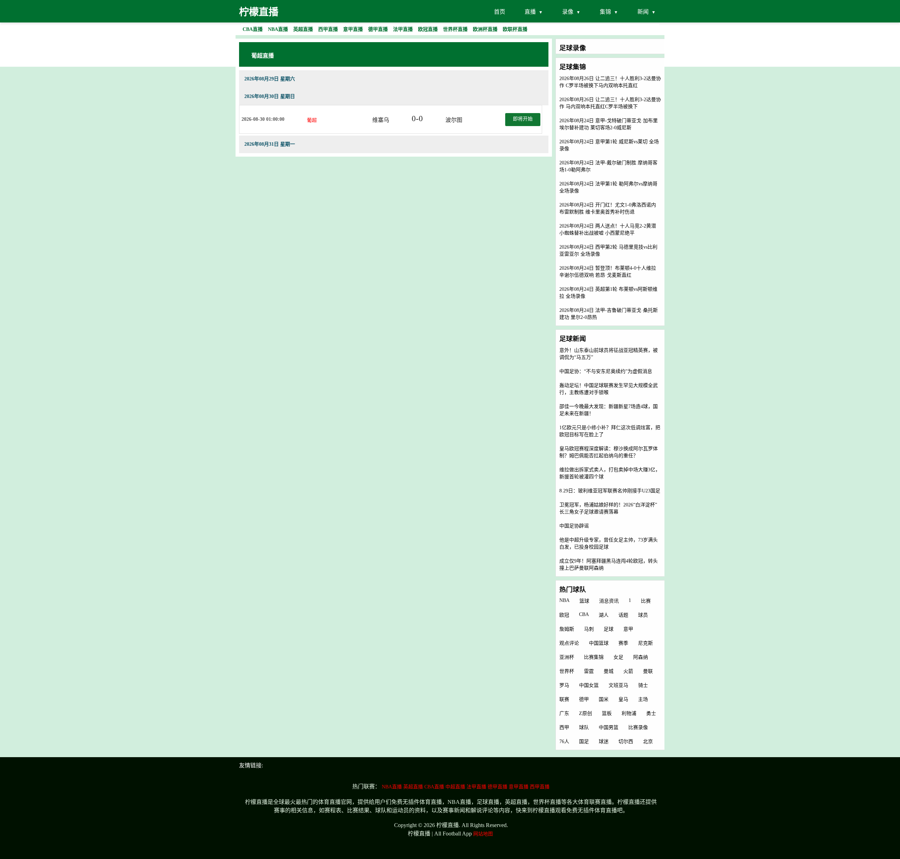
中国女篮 (589, 685)
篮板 (607, 713)
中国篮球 (599, 643)
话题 (623, 615)
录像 (567, 12)
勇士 (651, 713)
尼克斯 (645, 643)
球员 (643, 615)
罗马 (564, 685)
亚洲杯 (566, 657)
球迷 (604, 741)
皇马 (623, 699)
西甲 (564, 727)
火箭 (628, 671)
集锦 (605, 12)
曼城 (608, 671)
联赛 (564, 699)
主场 (643, 699)
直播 (530, 12)
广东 (564, 713)
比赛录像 (638, 727)
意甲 (628, 629)
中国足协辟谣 (574, 526)
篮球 (584, 601)
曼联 (648, 671)
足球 (608, 629)
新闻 (643, 12)
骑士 (643, 685)
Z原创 (585, 713)
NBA (564, 600)
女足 (618, 657)
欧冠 (564, 615)
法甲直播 (476, 786)
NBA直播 (392, 786)
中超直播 (455, 786)
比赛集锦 (594, 657)
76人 (564, 741)
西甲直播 (539, 786)
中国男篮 (608, 727)
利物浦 (629, 713)
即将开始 (523, 119)
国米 (604, 699)
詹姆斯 (566, 629)
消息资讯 (609, 601)
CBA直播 (434, 786)
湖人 (604, 615)
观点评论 (569, 643)
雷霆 (589, 671)
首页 (499, 12)
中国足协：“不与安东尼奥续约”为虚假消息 (605, 371)
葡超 (312, 120)
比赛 (646, 601)
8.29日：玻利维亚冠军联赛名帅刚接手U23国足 (609, 490)
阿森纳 (640, 657)
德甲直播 (497, 786)
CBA (584, 614)
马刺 (589, 629)
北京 (648, 741)
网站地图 (483, 834)
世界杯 (566, 671)
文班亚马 (618, 685)
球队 (584, 727)
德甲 (584, 699)
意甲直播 (518, 786)
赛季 (623, 643)
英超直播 (413, 786)
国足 (584, 741)
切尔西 (625, 741)
